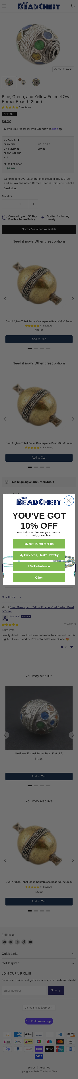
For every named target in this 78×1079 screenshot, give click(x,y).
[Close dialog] (69, 500)
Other (39, 577)
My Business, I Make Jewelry (39, 555)
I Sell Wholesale (39, 566)
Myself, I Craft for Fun (39, 543)
